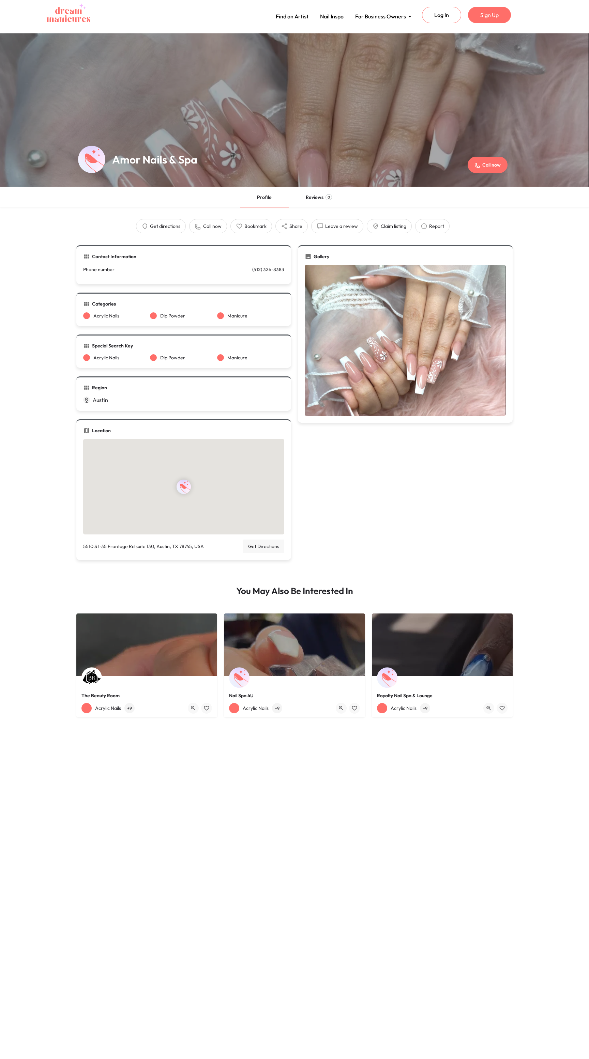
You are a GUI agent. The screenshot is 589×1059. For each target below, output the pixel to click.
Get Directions (263, 546)
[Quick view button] (193, 708)
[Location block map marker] (184, 487)
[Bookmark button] (206, 708)
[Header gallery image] (294, 110)
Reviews (318, 197)
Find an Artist (292, 16)
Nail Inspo (332, 16)
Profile (264, 197)
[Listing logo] (91, 159)
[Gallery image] (405, 340)
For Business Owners (380, 16)
